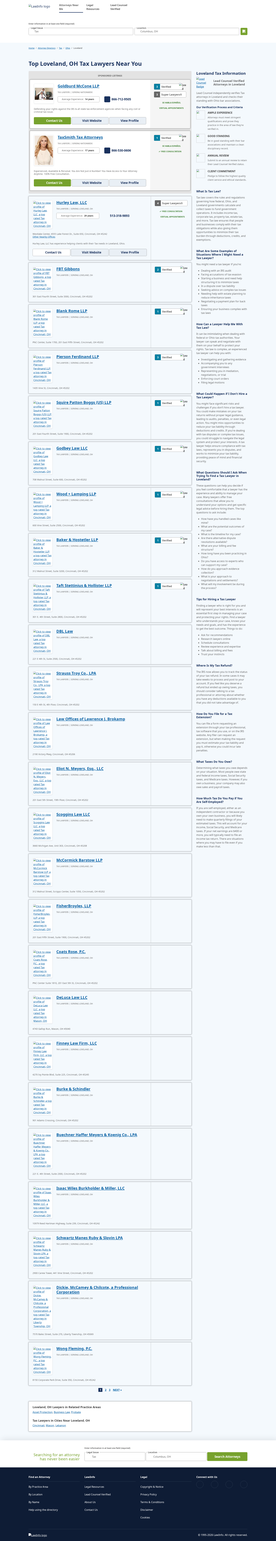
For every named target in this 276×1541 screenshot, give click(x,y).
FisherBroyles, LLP (73, 905)
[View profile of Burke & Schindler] (43, 1100)
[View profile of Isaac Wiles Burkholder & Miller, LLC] (43, 1201)
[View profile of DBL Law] (43, 641)
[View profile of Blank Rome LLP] (43, 322)
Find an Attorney (39, 1477)
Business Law (62, 1412)
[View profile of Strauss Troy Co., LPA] (43, 685)
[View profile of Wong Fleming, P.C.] (43, 1360)
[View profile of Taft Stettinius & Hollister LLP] (43, 597)
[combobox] (81, 31)
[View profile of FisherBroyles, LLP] (43, 917)
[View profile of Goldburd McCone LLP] (44, 93)
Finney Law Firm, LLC (76, 1043)
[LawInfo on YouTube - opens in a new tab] (229, 1484)
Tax (60, 48)
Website (92, 121)
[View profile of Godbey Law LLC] (43, 460)
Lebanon (60, 1425)
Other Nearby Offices (44, 236)
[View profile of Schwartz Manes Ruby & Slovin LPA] (43, 1251)
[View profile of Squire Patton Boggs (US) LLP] (43, 414)
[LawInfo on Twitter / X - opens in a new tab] (214, 1484)
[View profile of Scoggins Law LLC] (43, 826)
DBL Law (64, 631)
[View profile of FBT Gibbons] (43, 278)
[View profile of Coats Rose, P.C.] (43, 963)
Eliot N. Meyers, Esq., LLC (79, 768)
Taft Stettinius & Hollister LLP (84, 585)
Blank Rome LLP (71, 310)
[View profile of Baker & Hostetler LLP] (43, 551)
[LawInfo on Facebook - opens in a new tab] (199, 1484)
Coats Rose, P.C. (71, 951)
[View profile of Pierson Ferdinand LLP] (43, 368)
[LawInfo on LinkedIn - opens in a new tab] (243, 1484)
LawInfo (89, 1477)
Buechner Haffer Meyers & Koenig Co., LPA (96, 1134)
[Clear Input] (130, 31)
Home (31, 48)
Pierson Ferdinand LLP (77, 356)
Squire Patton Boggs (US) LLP (83, 402)
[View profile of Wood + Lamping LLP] (43, 505)
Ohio (67, 48)
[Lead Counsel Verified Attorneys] (203, 83)
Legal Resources (92, 7)
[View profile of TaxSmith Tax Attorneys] (44, 150)
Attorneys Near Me (71, 7)
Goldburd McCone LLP (78, 86)
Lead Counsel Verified (118, 7)
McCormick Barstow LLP (79, 860)
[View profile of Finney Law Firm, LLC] (43, 1055)
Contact (54, 121)
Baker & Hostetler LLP (77, 539)
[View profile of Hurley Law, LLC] (43, 214)
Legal (143, 1477)
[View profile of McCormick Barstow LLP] (43, 871)
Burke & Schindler (73, 1088)
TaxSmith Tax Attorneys (80, 137)
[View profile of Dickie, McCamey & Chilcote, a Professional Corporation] (43, 1306)
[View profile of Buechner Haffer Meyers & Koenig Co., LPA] (43, 1150)
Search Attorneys (227, 1457)
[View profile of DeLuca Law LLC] (43, 1009)
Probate (76, 1412)
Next (116, 1390)
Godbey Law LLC (72, 448)
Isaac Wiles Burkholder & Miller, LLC (90, 1188)
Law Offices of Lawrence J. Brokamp (90, 718)
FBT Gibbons (68, 268)
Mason (50, 1425)
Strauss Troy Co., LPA (76, 673)
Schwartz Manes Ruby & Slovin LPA (89, 1237)
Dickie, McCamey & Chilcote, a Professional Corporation (97, 1290)
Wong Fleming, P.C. (74, 1348)
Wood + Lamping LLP (76, 493)
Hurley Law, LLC (71, 202)
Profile (130, 121)
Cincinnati (39, 1425)
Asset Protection (43, 1412)
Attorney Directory (47, 48)
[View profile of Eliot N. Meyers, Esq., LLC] (43, 780)
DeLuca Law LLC (71, 997)
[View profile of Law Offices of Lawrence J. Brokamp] (43, 732)
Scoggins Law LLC (73, 814)
